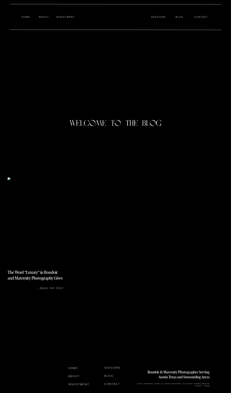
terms (207, 386)
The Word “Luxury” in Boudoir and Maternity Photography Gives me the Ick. (35, 277)
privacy (198, 386)
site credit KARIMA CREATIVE (196, 384)
